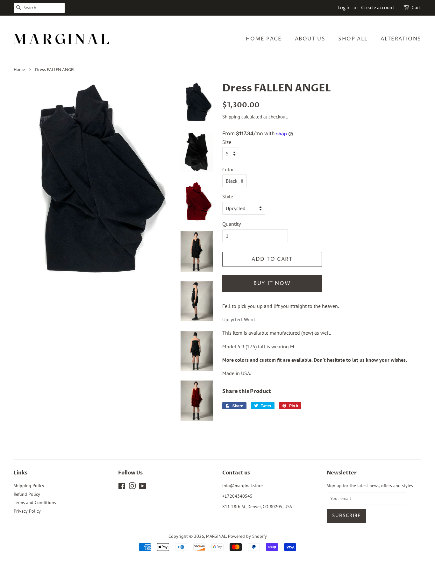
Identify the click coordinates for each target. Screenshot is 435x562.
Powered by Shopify (247, 536)
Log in (344, 8)
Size (226, 142)
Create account (378, 8)
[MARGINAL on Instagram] (132, 487)
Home (19, 70)
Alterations (401, 38)
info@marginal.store (242, 485)
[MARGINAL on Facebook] (121, 487)
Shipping (231, 117)
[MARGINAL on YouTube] (142, 487)
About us (310, 38)
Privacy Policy (27, 511)
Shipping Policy (29, 485)
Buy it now (271, 283)
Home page (264, 38)
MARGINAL (216, 536)
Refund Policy (27, 494)
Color (228, 169)
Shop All (353, 38)
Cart (416, 8)
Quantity (231, 224)
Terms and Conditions (35, 502)
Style (227, 196)
